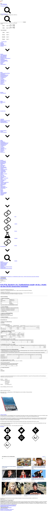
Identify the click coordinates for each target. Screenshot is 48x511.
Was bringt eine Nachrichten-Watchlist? (6, 266)
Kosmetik (1, 181)
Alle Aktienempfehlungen (4, 60)
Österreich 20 (2, 82)
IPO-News (2, 62)
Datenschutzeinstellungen (4, 507)
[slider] (1, 281)
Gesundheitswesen (3, 171)
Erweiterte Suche (4, 41)
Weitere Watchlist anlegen (4, 262)
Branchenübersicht (3, 93)
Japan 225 (1, 83)
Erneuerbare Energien (3, 167)
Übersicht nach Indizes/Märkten (5, 73)
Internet (1, 178)
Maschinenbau (2, 184)
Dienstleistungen (2, 165)
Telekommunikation (3, 193)
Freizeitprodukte (2, 170)
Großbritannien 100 (3, 80)
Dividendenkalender (3, 121)
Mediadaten (10, 507)
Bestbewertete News (3, 56)
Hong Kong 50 (2, 84)
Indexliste (1, 141)
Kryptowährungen (3, 246)
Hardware (1, 174)
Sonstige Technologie (3, 192)
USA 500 (1, 78)
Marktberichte (2, 59)
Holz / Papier (2, 175)
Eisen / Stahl (2, 166)
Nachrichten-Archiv (6, 506)
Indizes (1, 72)
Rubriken (1, 54)
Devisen (15, 245)
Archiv (1, 102)
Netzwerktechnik (2, 188)
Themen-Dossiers (3, 64)
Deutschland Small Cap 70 (4, 74)
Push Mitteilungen (3, 277)
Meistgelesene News (3, 57)
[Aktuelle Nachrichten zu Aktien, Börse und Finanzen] (4, 5)
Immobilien (2, 177)
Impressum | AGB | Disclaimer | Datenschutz (7, 509)
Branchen (1, 92)
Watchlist (15, 260)
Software (1, 191)
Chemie (1, 164)
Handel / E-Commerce (3, 173)
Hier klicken (2, 426)
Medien (1, 101)
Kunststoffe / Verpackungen (4, 182)
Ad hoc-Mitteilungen (3, 4)
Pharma (1, 189)
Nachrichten (2, 43)
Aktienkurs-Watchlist (3, 264)
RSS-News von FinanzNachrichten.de (6, 510)
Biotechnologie (2, 163)
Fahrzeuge (1, 168)
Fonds (15, 216)
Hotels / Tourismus (3, 176)
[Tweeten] (21, 433)
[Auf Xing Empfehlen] (35, 433)
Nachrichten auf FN (3, 45)
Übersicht (1, 131)
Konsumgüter (2, 180)
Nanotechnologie (2, 186)
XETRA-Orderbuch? (3, 132)
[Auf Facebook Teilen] (7, 433)
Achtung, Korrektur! (3, 414)
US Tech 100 (2, 79)
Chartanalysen (2, 61)
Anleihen (15, 223)
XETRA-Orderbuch (3, 130)
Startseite (1, 42)
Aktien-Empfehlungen (9, 505)
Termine (1, 63)
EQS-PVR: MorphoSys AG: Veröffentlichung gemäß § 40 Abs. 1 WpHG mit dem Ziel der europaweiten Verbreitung (23, 285)
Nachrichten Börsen (3, 505)
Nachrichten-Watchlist (3, 263)
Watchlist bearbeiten (3, 265)
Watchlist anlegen (3, 267)
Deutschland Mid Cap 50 (4, 75)
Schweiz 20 (2, 81)
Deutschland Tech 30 (3, 76)
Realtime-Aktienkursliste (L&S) (5, 120)
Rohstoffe (1, 190)
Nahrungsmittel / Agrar (3, 187)
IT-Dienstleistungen (3, 179)
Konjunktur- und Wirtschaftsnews (5, 58)
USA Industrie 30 (3, 77)
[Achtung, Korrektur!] (9, 413)
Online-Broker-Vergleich (4, 122)
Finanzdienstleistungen (3, 169)
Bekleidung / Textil (3, 162)
